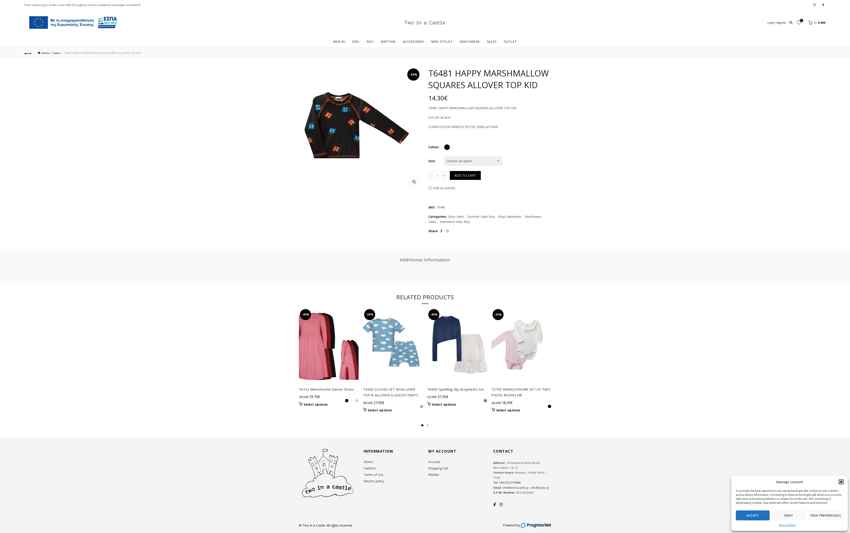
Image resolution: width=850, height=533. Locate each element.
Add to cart (465, 175)
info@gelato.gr (539, 488)
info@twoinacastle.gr (515, 488)
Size (431, 161)
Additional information (425, 260)
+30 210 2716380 (509, 482)
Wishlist (801, 20)
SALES (492, 41)
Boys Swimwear (509, 216)
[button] (841, 482)
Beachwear (533, 216)
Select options (316, 405)
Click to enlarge (414, 182)
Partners (370, 468)
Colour (433, 147)
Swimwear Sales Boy (455, 222)
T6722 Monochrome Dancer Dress (326, 389)
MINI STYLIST (441, 41)
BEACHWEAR (470, 41)
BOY (370, 41)
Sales (56, 53)
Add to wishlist (444, 188)
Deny (788, 515)
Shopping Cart (438, 468)
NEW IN (339, 41)
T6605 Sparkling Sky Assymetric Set (455, 389)
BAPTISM (388, 41)
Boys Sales (456, 216)
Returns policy (374, 481)
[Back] (27, 53)
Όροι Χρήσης (787, 525)
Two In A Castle (313, 525)
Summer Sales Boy (481, 216)
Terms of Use (373, 475)
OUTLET (510, 41)
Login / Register (776, 23)
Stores (368, 462)
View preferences (825, 515)
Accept (752, 515)
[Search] (790, 22)
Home (45, 53)
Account (434, 462)
